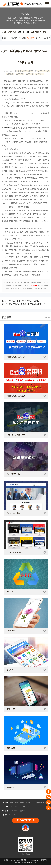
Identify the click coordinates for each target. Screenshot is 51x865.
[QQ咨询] (48, 791)
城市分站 (17, 863)
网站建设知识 (14, 41)
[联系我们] (48, 807)
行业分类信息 (46, 41)
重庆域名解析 (43, 71)
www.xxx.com (7, 128)
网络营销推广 (22, 41)
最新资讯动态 (5, 41)
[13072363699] (48, 802)
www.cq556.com (32, 860)
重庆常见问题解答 (25, 71)
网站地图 (23, 863)
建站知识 (26, 32)
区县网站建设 (38, 41)
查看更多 (47, 317)
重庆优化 (10, 74)
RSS (35, 863)
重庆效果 (30, 74)
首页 (19, 32)
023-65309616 (25, 820)
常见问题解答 (30, 41)
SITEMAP (30, 863)
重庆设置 (39, 74)
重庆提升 (20, 74)
